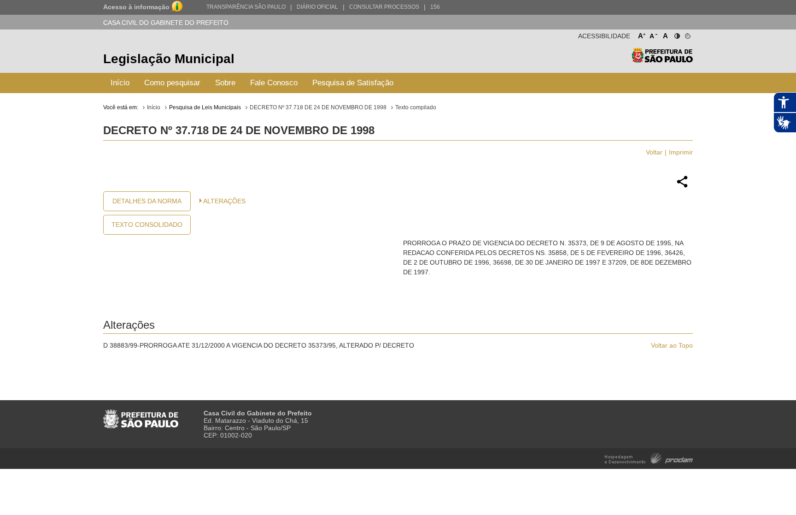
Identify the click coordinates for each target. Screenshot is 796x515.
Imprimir (681, 152)
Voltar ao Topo (672, 345)
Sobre (225, 82)
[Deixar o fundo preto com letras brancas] (676, 34)
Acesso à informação (136, 7)
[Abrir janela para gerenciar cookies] (687, 34)
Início (120, 82)
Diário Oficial (317, 7)
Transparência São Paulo (246, 7)
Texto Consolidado (146, 224)
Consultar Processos (384, 7)
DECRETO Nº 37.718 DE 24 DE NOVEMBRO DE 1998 (318, 107)
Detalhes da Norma (146, 201)
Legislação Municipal (168, 59)
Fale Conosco (274, 82)
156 (435, 7)
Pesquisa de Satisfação (352, 82)
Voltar (654, 152)
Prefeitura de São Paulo (662, 60)
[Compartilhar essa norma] (682, 186)
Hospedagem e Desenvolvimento (649, 457)
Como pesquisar (172, 82)
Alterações (224, 201)
